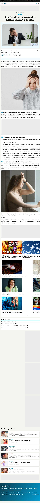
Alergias (26, 488)
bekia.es (2, 492)
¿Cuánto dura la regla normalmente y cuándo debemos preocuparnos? (14, 325)
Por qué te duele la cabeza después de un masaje (19, 462)
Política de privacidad (10, 494)
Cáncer (16, 488)
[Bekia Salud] (4, 3)
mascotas (21, 492)
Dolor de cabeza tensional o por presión (17, 469)
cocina (12, 492)
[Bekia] (2, 0)
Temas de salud (18, 490)
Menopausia (20, 488)
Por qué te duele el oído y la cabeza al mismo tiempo (20, 455)
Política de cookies (17, 494)
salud (25, 492)
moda (6, 492)
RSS (23, 494)
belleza (8, 492)
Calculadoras (11, 490)
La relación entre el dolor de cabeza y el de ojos (19, 433)
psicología (28, 492)
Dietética (30, 488)
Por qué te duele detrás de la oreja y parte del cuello (20, 440)
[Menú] (38, 3)
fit (34, 492)
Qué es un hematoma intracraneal (16, 447)
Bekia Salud (18, 12)
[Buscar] (36, 3)
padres (15, 492)
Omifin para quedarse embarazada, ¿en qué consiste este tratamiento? (14, 327)
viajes (36, 492)
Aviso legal (3, 494)
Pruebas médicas (4, 490)
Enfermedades (12, 446)
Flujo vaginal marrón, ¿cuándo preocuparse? (9, 321)
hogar (32, 492)
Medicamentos (11, 488)
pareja (18, 492)
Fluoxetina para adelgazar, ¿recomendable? (9, 323)
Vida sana (22, 12)
